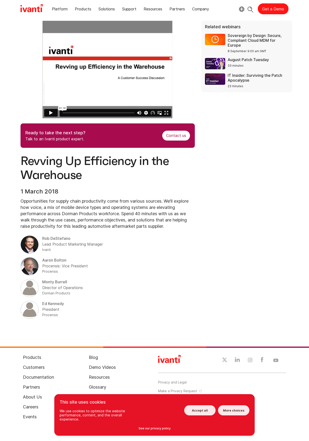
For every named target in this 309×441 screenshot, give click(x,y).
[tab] (59, 10)
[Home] (32, 8)
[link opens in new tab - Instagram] (250, 360)
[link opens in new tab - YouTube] (275, 360)
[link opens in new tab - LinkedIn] (237, 360)
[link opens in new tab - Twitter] (224, 360)
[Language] (241, 9)
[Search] (250, 9)
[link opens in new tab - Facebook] (262, 360)
